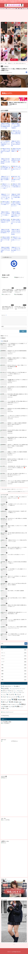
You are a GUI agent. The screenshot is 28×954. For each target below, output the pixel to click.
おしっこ (24, 8)
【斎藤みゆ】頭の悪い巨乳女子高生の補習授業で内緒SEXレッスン (5, 231)
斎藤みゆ (6, 66)
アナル (18, 688)
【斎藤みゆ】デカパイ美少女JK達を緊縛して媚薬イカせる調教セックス (5, 178)
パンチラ (11, 694)
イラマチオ (23, 688)
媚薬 (24, 699)
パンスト (4, 694)
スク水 (3, 692)
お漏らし (17, 686)
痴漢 (16, 8)
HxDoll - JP (3, 879)
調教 (19, 8)
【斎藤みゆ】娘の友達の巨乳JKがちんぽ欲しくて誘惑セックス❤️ (15, 160)
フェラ (19, 694)
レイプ (13, 8)
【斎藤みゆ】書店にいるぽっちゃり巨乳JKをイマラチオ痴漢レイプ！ (5, 214)
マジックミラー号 (12, 697)
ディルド (8, 692)
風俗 (7, 708)
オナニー (9, 8)
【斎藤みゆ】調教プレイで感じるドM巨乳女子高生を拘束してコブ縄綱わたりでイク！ (15, 214)
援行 (21, 702)
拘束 (2, 66)
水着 (18, 704)
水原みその (14, 704)
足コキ (22, 706)
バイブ (22, 692)
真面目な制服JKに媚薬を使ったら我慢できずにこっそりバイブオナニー (12, 489)
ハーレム (17, 692)
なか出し (6, 688)
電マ (4, 708)
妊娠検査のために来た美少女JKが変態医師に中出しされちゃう (17, 491)
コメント (4, 315)
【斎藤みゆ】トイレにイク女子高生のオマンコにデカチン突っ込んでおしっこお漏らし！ (5, 196)
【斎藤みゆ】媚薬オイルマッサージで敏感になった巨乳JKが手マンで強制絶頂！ (15, 125)
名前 (2, 326)
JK (13, 649)
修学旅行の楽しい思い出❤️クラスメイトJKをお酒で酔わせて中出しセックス (16, 178)
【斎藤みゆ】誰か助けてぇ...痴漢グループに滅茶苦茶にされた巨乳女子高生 (5, 161)
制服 (15, 699)
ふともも (13, 688)
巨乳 (6, 8)
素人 (13, 676)
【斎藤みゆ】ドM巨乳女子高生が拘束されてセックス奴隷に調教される (15, 196)
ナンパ (12, 692)
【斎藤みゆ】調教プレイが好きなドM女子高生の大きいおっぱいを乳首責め (15, 232)
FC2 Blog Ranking (5, 715)
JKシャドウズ (4, 899)
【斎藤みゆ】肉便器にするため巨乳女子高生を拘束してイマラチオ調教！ (5, 249)
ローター (4, 699)
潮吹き (23, 704)
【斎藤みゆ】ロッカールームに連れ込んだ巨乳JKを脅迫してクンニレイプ (15, 249)
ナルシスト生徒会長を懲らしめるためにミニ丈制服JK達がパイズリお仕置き (5, 143)
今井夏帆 (9, 699)
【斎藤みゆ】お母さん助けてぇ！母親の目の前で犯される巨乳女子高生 (15, 143)
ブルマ (4, 697)
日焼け (9, 704)
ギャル (4, 8)
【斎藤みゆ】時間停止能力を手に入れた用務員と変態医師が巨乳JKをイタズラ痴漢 (5, 125)
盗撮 (21, 8)
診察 (14, 706)
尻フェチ (5, 702)
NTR (7, 686)
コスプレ (21, 690)
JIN (14, 268)
